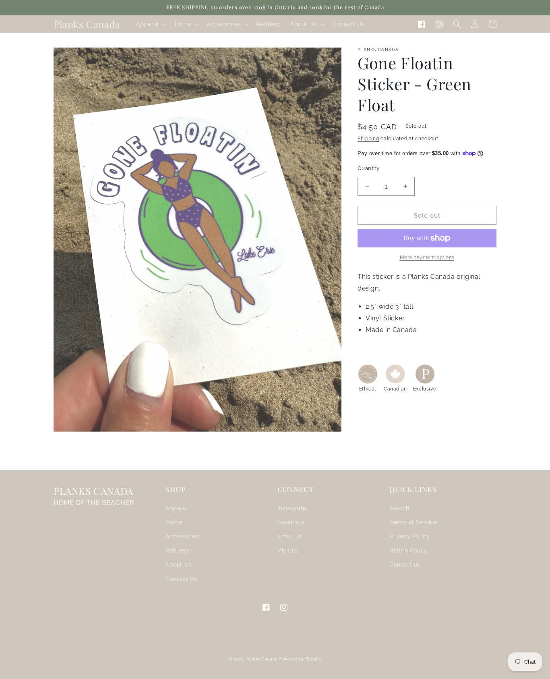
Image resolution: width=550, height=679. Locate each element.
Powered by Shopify (300, 659)
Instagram (291, 508)
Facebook (291, 522)
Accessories (182, 536)
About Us (178, 564)
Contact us (404, 564)
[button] (150, 24)
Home (173, 522)
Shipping (368, 138)
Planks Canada (261, 659)
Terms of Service (413, 522)
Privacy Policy (409, 536)
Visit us (287, 550)
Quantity (368, 168)
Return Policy (408, 550)
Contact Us (181, 579)
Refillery (177, 550)
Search (399, 508)
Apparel (176, 508)
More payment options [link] (427, 257)
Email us (289, 536)
